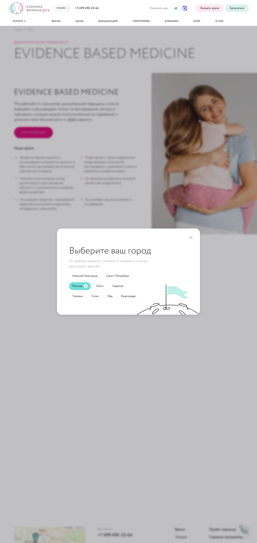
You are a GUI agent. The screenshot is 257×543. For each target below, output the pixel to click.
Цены (79, 21)
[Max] (184, 8)
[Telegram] (175, 8)
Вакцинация (108, 21)
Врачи (56, 21)
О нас (219, 21)
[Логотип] (29, 8)
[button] (237, 8)
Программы (141, 21)
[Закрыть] (191, 238)
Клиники (171, 21)
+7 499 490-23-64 (87, 8)
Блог (196, 21)
